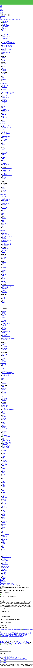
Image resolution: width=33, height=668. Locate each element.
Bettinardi (3, 456)
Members (10, 659)
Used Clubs (3, 66)
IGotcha (3, 489)
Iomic (3, 490)
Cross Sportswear (4, 470)
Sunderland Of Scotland (5, 534)
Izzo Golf (3, 394)
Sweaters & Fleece (5, 233)
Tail (2, 538)
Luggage (4, 129)
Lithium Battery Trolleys (5, 173)
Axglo (3, 454)
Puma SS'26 (3, 252)
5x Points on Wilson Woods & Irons (7, 46)
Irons (3, 35)
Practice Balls (4, 87)
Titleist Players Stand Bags (5, 132)
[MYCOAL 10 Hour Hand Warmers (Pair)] (6, 585)
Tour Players (4, 573)
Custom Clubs (4, 70)
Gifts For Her (5, 397)
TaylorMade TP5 (4, 96)
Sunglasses (4, 237)
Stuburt (3, 315)
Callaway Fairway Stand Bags (6, 133)
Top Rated (3, 106)
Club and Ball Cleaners (6, 322)
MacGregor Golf (4, 497)
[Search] (9, 14)
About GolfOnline (5, 659)
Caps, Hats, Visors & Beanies (7, 236)
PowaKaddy (3, 513)
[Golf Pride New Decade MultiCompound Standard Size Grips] (13, 643)
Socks (4, 238)
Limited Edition (4, 140)
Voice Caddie (4, 393)
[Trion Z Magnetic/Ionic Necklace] (6, 629)
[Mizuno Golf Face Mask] (15, 630)
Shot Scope (3, 525)
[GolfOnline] (2, 594)
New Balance (4, 503)
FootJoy (3, 220)
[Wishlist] (0, 17)
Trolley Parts (4, 165)
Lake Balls (4, 86)
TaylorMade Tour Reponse (5, 97)
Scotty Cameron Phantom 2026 (6, 51)
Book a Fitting (2, 8)
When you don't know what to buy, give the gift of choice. (9, 657)
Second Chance (4, 523)
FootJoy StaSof (4, 201)
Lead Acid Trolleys (4, 174)
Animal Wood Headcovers (6, 337)
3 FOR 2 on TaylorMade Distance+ (7, 93)
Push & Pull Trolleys (5, 162)
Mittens (4, 209)
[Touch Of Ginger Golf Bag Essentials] (6, 636)
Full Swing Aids (5, 335)
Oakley (3, 277)
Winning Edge (4, 548)
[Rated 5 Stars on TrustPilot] (7, 583)
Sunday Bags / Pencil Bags (6, 127)
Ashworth (3, 453)
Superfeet (3, 535)
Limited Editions (4, 102)
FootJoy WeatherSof (5, 200)
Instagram (4, 577)
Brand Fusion (4, 460)
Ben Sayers (3, 188)
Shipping (8, 658)
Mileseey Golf (4, 388)
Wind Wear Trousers (5, 245)
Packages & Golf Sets (6, 36)
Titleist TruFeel (4, 99)
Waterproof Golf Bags (5, 139)
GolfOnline (3, 121)
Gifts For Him (5, 398)
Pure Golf (3, 518)
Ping (2, 76)
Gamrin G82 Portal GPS (5, 374)
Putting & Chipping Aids (6, 336)
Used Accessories (4, 346)
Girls (3, 60)
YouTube (4, 576)
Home (1, 19)
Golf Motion (3, 483)
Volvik (3, 120)
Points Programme (14, 658)
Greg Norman (4, 487)
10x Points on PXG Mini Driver (6, 49)
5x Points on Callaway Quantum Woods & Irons (8, 42)
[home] (0, 584)
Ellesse (3, 475)
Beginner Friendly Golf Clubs (6, 54)
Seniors (1, 7)
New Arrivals (4, 63)
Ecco (2, 310)
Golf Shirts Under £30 (5, 404)
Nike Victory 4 (4, 291)
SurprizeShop (4, 537)
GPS (3, 365)
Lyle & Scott (4, 496)
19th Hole (14, 19)
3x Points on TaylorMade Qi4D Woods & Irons (8, 43)
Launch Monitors (5, 367)
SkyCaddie (3, 389)
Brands (6, 19)
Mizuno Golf (4, 155)
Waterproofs (4, 239)
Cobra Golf (3, 157)
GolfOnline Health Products (5, 584)
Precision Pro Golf (4, 514)
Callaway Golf (4, 73)
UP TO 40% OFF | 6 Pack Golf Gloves (7, 199)
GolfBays (3, 484)
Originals (3, 508)
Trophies (4, 400)
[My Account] (1, 13)
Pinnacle (3, 512)
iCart (2, 488)
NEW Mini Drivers (4, 40)
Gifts (2, 396)
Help (1, 9)
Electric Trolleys (5, 163)
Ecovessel (3, 474)
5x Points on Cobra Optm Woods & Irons (7, 44)
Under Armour (4, 226)
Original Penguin (4, 507)
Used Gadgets (4, 383)
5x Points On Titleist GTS (5, 41)
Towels (4, 329)
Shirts (4, 232)
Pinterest (4, 578)
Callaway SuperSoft (5, 95)
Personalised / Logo (4, 266)
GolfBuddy (3, 391)
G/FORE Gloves (4, 204)
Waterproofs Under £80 (5, 405)
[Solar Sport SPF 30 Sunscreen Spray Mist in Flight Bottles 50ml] (20, 632)
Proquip (3, 275)
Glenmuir (3, 482)
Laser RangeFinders (5, 366)
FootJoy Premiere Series (5, 289)
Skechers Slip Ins (4, 288)
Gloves (4, 196)
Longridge (3, 191)
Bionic (3, 458)
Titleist (3, 113)
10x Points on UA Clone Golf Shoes (7, 286)
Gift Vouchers (4, 111)
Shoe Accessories (5, 327)
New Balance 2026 (4, 292)
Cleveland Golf (4, 78)
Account (2, 10)
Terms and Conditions (14, 659)
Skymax (3, 528)
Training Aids (5, 334)
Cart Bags (4, 126)
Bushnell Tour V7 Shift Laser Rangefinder (8, 373)
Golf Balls (3, 84)
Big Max (3, 186)
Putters (4, 37)
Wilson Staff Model (4, 101)
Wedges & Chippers (5, 38)
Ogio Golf (3, 160)
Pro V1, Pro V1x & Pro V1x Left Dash (7, 94)
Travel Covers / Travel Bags (6, 128)
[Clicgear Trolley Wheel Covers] (21, 641)
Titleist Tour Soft (4, 100)
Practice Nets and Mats (6, 323)
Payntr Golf (3, 510)
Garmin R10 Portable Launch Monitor (7, 372)
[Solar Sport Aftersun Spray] (23, 633)
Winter (4, 208)
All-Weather (4, 207)
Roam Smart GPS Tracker (5, 375)
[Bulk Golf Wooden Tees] (15, 642)
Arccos (3, 387)
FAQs (24, 659)
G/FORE (3, 317)
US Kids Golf (4, 424)
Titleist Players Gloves (5, 202)
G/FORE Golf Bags (5, 135)
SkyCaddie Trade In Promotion (6, 370)
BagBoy (3, 187)
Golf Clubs (3, 33)
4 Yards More (4, 450)
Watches (4, 321)
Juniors (1, 6)
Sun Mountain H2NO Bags (6, 136)
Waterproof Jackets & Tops (6, 240)
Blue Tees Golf (4, 392)
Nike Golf (3, 278)
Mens (3, 57)
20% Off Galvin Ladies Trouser (6, 250)
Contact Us (11, 19)
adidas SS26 (3, 251)
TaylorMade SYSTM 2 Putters (6, 52)
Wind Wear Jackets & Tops (6, 244)
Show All (3, 210)
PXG (2, 80)
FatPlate (3, 478)
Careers (26, 659)
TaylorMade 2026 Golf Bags (6, 134)
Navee (3, 502)
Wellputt (3, 546)
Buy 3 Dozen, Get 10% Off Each (6, 91)
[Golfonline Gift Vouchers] (5, 640)
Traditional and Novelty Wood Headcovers (9, 338)
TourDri (3, 541)
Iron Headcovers (5, 339)
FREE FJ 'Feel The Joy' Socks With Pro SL (8, 285)
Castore (3, 465)
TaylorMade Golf (4, 152)
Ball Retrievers (5, 88)
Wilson (3, 75)
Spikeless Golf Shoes (5, 287)
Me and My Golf (4, 498)
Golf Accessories (4, 320)
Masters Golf (4, 192)
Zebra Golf (3, 550)
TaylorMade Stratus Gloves (5, 203)
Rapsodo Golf (4, 520)
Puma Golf (3, 271)
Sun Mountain (4, 153)
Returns (11, 658)
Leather (4, 206)
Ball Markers (4, 89)
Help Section (5, 658)
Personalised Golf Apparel (5, 408)
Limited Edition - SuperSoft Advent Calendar (8, 409)
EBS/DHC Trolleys (4, 171)
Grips (4, 325)
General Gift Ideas (5, 399)
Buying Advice (4, 69)
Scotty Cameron (4, 79)
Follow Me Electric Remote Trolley (7, 168)
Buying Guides (4, 572)
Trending (3, 105)
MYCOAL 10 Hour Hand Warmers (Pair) (14, 584)
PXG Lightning (4, 48)
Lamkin (3, 493)
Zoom (3, 552)
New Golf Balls (5, 85)
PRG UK (3, 515)
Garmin (3, 386)
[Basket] (0, 13)
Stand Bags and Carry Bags (7, 125)
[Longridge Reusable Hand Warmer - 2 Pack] (7, 635)
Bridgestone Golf (4, 117)
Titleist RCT (3, 98)
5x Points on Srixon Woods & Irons (7, 45)
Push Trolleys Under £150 (5, 169)
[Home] (2, 12)
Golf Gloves (3, 217)
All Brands (1, 554)
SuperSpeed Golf (4, 536)
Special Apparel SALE (5, 248)
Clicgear (3, 467)
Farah (3, 477)
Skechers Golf (4, 311)
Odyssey (3, 77)
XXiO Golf (3, 549)
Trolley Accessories (5, 164)
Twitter (4, 575)
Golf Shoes (3, 281)
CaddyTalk (3, 462)
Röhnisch (3, 522)
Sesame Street (4, 524)
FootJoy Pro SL (4, 290)
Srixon (3, 115)
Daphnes (3, 360)
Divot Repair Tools (5, 330)
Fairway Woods (5, 34)
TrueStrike (3, 542)
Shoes (4, 282)
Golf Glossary (4, 574)
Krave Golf (3, 492)
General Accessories (6, 331)
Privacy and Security (20, 659)
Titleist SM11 (4, 50)
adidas (3, 227)
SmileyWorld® (4, 529)
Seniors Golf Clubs (4, 53)
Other (3, 509)
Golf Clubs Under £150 (5, 406)
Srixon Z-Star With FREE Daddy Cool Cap (8, 92)
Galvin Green (4, 274)
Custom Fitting (19, 658)
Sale (8, 19)
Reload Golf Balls (4, 521)
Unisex (4, 259)
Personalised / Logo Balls (5, 110)
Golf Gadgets (4, 364)
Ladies (1, 5)
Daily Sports (3, 471)
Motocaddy (3, 184)
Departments (3, 19)
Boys (3, 59)
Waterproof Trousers (5, 241)
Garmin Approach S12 (5, 371)
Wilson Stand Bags (4, 137)
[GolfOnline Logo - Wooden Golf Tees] (23, 640)
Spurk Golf (3, 530)
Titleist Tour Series (4, 138)
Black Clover (4, 426)
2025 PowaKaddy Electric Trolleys (7, 175)
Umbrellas (4, 326)
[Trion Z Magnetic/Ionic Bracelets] (27, 629)
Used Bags (3, 148)
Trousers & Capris (5, 234)
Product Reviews (4, 598)
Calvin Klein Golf (4, 464)
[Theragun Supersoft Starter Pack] (11, 634)
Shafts (3, 332)
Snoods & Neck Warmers (6, 243)
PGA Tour (3, 511)
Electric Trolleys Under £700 (6, 170)
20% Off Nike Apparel (5, 249)
